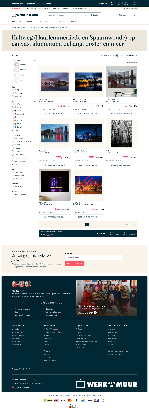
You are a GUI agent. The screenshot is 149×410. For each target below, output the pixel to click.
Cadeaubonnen (51, 315)
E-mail (60, 303)
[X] (30, 369)
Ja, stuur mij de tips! (74, 263)
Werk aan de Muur (117, 325)
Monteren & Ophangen (23, 315)
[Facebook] (26, 369)
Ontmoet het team (85, 312)
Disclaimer (67, 395)
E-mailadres (69, 253)
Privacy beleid (97, 395)
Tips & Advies (72, 21)
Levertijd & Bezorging (53, 312)
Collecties (30, 21)
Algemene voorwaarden (55, 395)
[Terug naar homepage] (25, 15)
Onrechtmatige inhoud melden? (82, 395)
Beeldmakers (44, 21)
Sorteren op (130, 55)
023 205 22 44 (48, 303)
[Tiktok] (33, 369)
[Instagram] (20, 369)
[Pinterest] (23, 369)
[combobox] (66, 15)
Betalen (17, 312)
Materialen (58, 21)
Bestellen (49, 309)
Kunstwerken (16, 21)
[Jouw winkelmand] (135, 15)
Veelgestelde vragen (22, 309)
